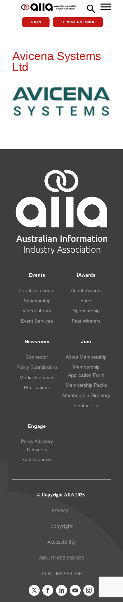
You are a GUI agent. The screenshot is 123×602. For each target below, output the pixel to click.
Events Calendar (37, 290)
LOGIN (36, 22)
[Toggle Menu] (105, 6)
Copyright (62, 526)
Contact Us (86, 405)
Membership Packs (86, 385)
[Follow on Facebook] (47, 590)
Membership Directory (86, 395)
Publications (37, 387)
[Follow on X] (34, 590)
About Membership (86, 357)
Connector (37, 357)
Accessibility (61, 542)
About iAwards (86, 290)
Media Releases (36, 377)
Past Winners (86, 321)
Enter (86, 300)
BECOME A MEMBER (78, 22)
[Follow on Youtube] (75, 590)
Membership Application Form (86, 371)
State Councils (37, 459)
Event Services (37, 321)
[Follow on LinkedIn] (61, 590)
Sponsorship (37, 300)
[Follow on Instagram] (88, 590)
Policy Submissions (37, 367)
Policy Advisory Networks (37, 445)
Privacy (60, 510)
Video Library (37, 310)
